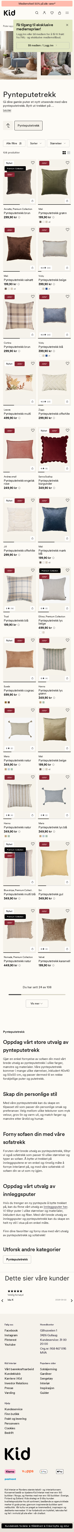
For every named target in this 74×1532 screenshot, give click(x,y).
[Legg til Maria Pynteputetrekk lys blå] (67, 818)
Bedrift (9, 1433)
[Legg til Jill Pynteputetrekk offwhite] (32, 541)
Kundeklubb (13, 1374)
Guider (44, 1393)
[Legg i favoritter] (32, 165)
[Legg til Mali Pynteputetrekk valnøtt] (32, 270)
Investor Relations (16, 1383)
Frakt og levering (15, 1419)
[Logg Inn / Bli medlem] (44, 15)
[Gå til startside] (9, 15)
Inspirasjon (47, 1388)
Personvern (12, 1423)
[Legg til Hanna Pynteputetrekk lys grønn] (67, 681)
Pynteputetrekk (28, 128)
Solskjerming (48, 1369)
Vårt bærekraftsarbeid (19, 1369)
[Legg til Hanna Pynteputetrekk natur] (32, 818)
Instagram (11, 1335)
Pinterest (11, 1340)
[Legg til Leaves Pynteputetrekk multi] (32, 404)
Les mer (7, 112)
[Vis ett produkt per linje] (68, 155)
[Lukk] (67, 27)
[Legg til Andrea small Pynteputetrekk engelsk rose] (32, 471)
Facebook (11, 1330)
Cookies (10, 1428)
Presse (9, 1388)
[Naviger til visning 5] (33, 614)
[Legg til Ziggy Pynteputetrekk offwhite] (67, 404)
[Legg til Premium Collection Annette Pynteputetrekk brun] (32, 203)
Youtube (10, 1345)
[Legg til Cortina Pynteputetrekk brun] (32, 337)
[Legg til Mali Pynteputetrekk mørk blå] (67, 541)
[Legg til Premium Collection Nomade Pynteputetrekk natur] (32, 951)
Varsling (10, 1393)
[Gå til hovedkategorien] (8, 128)
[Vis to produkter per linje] (64, 155)
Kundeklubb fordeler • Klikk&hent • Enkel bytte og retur (37, 1525)
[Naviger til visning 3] (19, 614)
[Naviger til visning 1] (6, 614)
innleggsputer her (55, 1209)
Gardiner (45, 1374)
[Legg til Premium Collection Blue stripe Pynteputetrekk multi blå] (32, 884)
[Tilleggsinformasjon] (18, 220)
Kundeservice (14, 1409)
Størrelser (56, 146)
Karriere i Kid (13, 1378)
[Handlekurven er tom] (59, 15)
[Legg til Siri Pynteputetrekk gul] (67, 884)
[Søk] (37, 15)
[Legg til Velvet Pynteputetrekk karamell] (67, 951)
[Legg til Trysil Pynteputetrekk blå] (32, 611)
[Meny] (67, 15)
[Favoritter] (52, 15)
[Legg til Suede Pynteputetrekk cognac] (32, 681)
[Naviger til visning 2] (13, 614)
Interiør (45, 1383)
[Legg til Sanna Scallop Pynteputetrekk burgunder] (67, 471)
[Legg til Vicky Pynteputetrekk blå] (67, 337)
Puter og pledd (10, 28)
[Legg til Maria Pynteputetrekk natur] (32, 751)
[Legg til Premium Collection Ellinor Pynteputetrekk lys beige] (67, 611)
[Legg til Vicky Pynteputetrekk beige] (67, 270)
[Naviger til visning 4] (26, 614)
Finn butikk (12, 1414)
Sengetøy (46, 1378)
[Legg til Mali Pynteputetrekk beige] (67, 751)
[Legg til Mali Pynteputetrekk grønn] (67, 203)
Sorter (34, 146)
